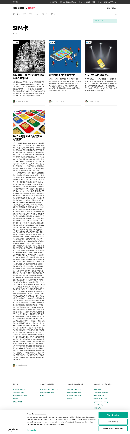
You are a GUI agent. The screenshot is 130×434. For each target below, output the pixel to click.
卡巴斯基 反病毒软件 (19, 389)
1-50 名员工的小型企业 (69, 2)
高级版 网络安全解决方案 (74, 395)
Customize (112, 422)
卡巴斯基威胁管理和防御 (101, 392)
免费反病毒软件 (17, 402)
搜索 (115, 21)
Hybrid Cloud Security (100, 398)
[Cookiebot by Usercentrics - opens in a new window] (13, 430)
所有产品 (15, 398)
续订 (24, 14)
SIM (17, 42)
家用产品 (54, 2)
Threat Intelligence (100, 405)
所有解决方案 (97, 408)
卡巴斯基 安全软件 (18, 392)
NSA (17, 111)
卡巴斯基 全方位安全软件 (20, 395)
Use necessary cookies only (113, 428)
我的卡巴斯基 (111, 8)
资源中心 (44, 14)
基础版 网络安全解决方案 (47, 392)
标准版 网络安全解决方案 (74, 392)
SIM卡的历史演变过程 (97, 75)
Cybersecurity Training (101, 402)
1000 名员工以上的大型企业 (108, 2)
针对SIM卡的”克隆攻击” (62, 75)
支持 (36, 14)
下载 (30, 14)
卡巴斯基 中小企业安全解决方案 (49, 389)
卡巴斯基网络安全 (99, 395)
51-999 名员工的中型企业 (88, 2)
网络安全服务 (97, 389)
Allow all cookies (113, 415)
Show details (31, 430)
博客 (51, 14)
